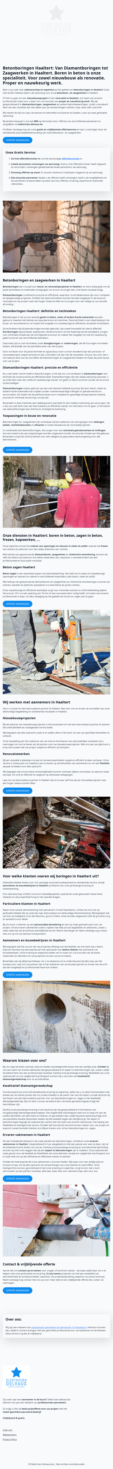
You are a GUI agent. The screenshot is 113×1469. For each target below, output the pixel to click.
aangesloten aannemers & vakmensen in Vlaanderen (58, 1327)
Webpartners (10, 1434)
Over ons (7, 1430)
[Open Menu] (56, 45)
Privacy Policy (10, 1439)
